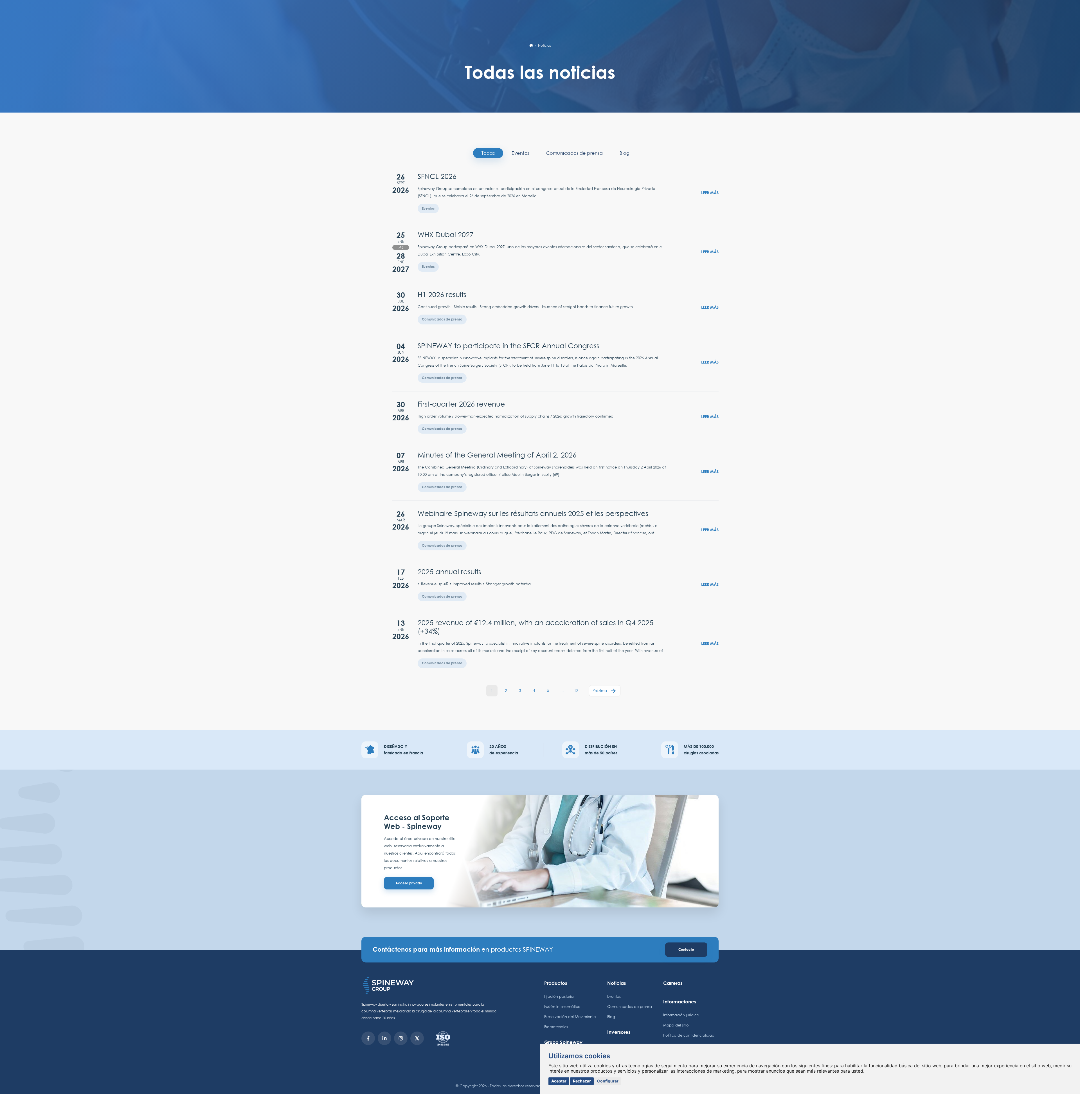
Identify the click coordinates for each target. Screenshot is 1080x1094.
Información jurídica (681, 1014)
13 (576, 690)
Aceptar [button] (558, 1081)
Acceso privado (408, 883)
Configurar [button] (607, 1081)
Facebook (368, 1038)
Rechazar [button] (582, 1081)
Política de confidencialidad (688, 1035)
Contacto (686, 949)
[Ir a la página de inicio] (531, 46)
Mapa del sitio (676, 1025)
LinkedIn (384, 1038)
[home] (430, 985)
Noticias (616, 983)
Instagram (401, 1038)
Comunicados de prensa (574, 153)
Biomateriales (556, 1026)
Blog (624, 153)
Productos (555, 983)
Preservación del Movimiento (570, 1016)
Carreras (672, 983)
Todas (488, 153)
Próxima (600, 690)
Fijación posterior (559, 996)
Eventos (520, 153)
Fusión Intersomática (562, 1006)
